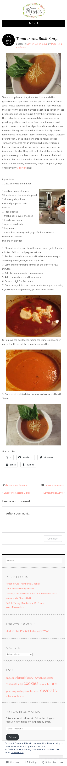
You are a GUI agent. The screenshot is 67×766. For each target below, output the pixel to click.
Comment (52, 538)
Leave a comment (54, 485)
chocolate (47, 677)
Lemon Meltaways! (54, 492)
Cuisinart (21, 167)
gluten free (10, 691)
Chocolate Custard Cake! (16, 492)
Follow (12, 737)
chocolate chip (14, 684)
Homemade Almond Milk (18, 598)
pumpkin (28, 691)
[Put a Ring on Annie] (33, 18)
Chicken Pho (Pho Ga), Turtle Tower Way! (27, 631)
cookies (31, 683)
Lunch (38, 43)
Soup (45, 43)
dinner (8, 485)
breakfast (24, 677)
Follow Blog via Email (24, 712)
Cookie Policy (17, 752)
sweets (48, 690)
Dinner (30, 43)
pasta (19, 691)
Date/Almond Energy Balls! (20, 588)
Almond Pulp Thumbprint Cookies (23, 583)
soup (15, 485)
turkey (8, 696)
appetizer (11, 677)
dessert (43, 684)
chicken (36, 677)
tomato (23, 485)
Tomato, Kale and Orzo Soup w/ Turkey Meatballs (31, 593)
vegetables (18, 696)
